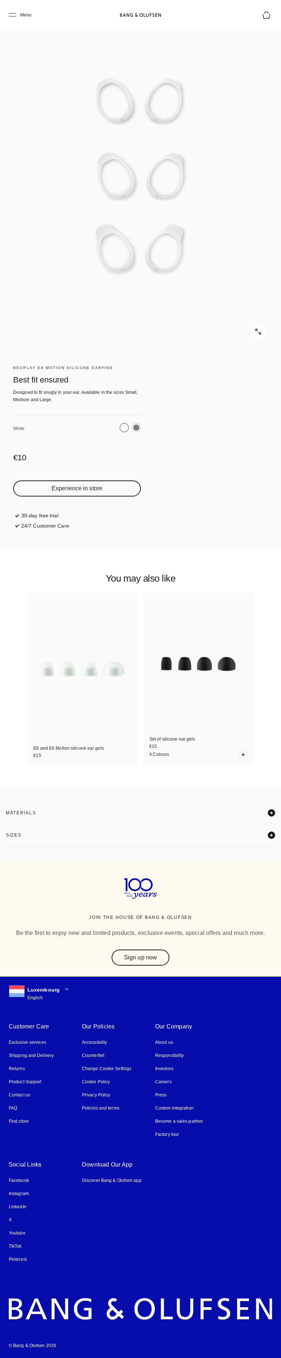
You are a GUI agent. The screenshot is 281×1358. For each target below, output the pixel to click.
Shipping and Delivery (31, 1055)
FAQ (13, 1108)
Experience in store (77, 488)
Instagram (19, 1193)
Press (161, 1095)
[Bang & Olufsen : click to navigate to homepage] (140, 15)
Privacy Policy (96, 1095)
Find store (19, 1121)
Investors (164, 1068)
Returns (17, 1068)
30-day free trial (40, 515)
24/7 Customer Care (45, 526)
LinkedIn (17, 1206)
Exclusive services (27, 1042)
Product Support (25, 1081)
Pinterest (18, 1259)
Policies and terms (100, 1108)
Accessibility (94, 1042)
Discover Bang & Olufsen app (112, 1180)
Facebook (19, 1180)
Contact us (19, 1095)
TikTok (15, 1246)
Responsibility (169, 1055)
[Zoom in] (140, 180)
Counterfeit (93, 1055)
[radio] (124, 427)
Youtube (17, 1233)
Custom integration (174, 1108)
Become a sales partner (179, 1121)
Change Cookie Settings (106, 1068)
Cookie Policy (96, 1081)
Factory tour (167, 1134)
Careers (163, 1081)
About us (164, 1042)
